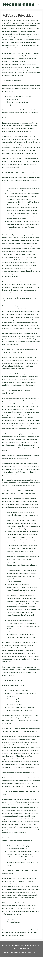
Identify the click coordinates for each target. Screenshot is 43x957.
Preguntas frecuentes (18, 952)
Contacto (6, 952)
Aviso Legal (31, 952)
